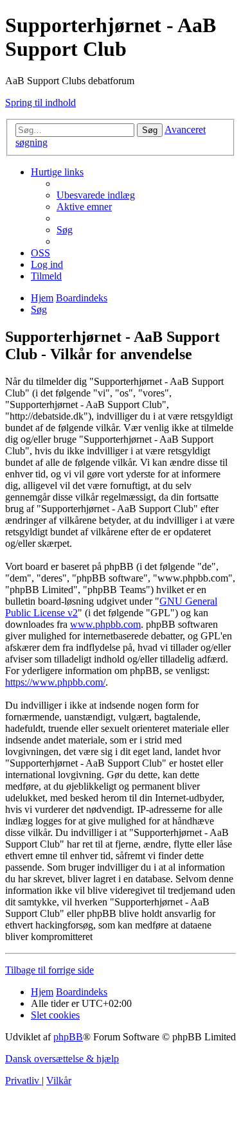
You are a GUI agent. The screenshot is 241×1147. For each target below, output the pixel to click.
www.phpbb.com (105, 624)
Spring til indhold (40, 102)
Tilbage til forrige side (49, 970)
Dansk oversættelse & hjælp (62, 1058)
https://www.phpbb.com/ (55, 682)
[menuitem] (96, 195)
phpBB (68, 1036)
